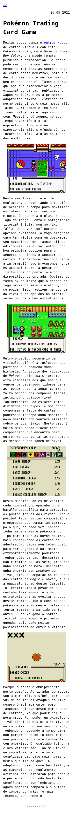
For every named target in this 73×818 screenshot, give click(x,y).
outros (50, 42)
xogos (62, 42)
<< (5, 5)
